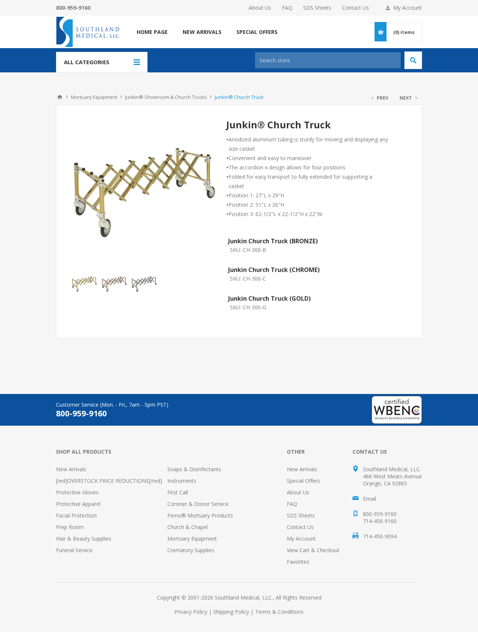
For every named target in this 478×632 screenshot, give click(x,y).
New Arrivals (71, 469)
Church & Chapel (187, 527)
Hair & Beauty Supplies (83, 538)
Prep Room (70, 527)
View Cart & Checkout (313, 550)
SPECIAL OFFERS (256, 31)
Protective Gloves (77, 492)
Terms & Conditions (279, 611)
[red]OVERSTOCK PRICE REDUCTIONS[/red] (109, 480)
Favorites (298, 561)
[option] (84, 284)
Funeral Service (74, 550)
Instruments (181, 480)
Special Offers (303, 480)
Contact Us (355, 7)
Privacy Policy (190, 611)
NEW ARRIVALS (202, 31)
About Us (260, 7)
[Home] (59, 97)
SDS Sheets (317, 7)
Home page (152, 31)
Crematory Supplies (190, 550)
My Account (407, 7)
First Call (177, 492)
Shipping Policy (231, 611)
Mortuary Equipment (192, 538)
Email (369, 498)
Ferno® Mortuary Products (200, 515)
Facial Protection (76, 515)
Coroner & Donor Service (198, 503)
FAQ (287, 7)
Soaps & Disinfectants (194, 469)
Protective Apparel (78, 503)
